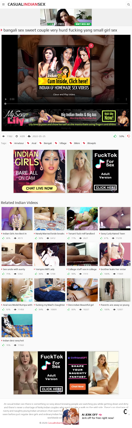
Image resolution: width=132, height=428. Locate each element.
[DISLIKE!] (128, 136)
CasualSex (26, 4)
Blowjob (91, 143)
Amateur (19, 143)
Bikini (77, 143)
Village (63, 143)
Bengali (48, 143)
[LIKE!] (115, 136)
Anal (34, 143)
